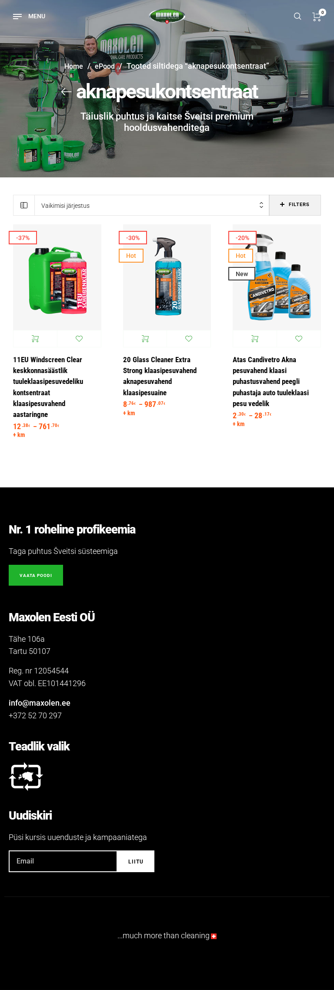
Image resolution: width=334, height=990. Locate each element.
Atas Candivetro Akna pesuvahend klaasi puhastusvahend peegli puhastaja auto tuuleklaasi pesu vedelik (271, 382)
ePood (105, 66)
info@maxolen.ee (39, 702)
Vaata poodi (36, 575)
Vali (35, 338)
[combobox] (152, 205)
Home (73, 66)
